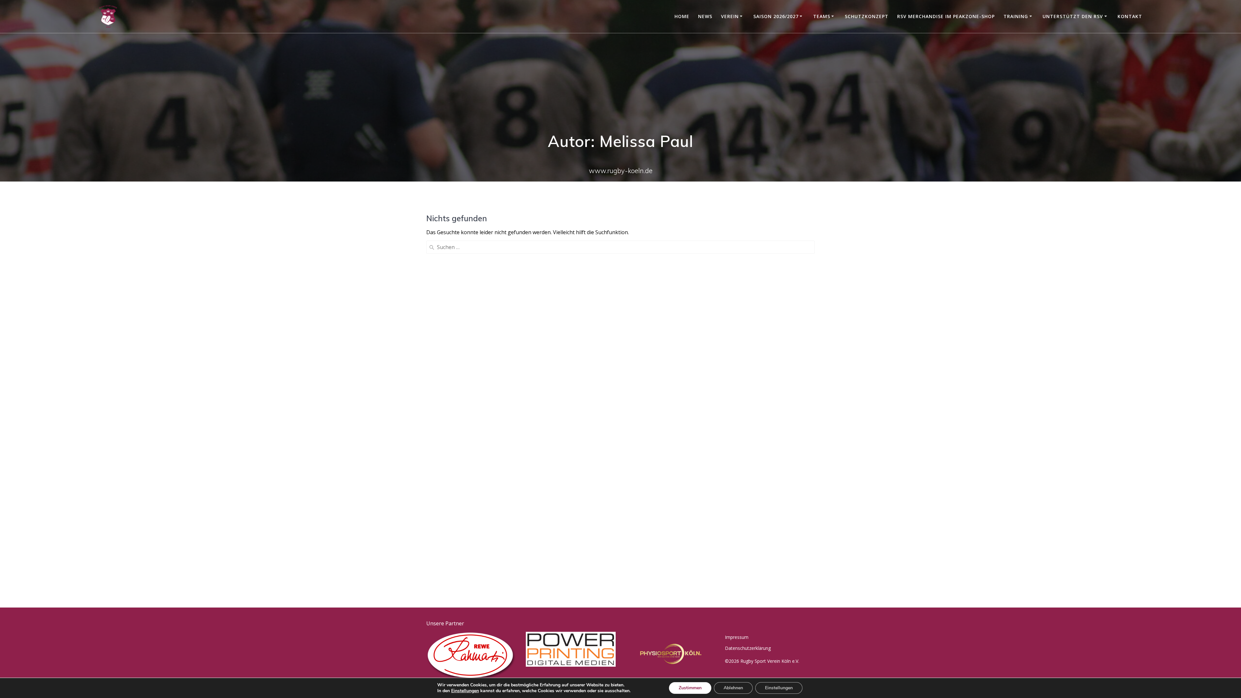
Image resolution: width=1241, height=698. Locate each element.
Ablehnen (733, 688)
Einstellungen (465, 691)
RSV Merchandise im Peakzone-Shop (946, 16)
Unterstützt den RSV (1073, 16)
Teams (821, 16)
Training (1015, 16)
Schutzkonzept (866, 16)
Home (681, 16)
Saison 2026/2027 (776, 16)
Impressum (736, 637)
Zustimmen (690, 688)
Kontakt (1130, 16)
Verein (730, 16)
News (705, 16)
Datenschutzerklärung (748, 648)
